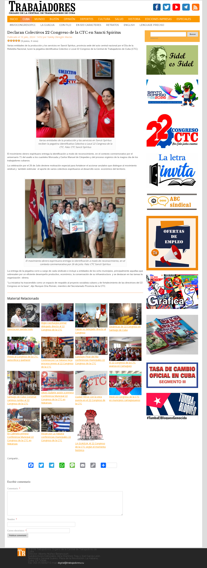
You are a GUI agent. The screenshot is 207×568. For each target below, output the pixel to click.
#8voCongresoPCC (23, 25)
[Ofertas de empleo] (172, 243)
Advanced (154, 38)
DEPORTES (86, 19)
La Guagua (47, 25)
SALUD (119, 19)
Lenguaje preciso (152, 25)
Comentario (13, 488)
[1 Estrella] (8, 40)
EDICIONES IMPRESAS (158, 19)
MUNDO (39, 19)
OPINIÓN (69, 19)
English (129, 25)
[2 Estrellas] (11, 40)
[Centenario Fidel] (172, 73)
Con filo (65, 25)
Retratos (112, 25)
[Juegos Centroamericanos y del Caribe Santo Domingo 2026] (172, 108)
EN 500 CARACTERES (88, 25)
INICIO (14, 19)
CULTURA (104, 19)
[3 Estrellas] (13, 40)
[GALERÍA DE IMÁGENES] (172, 307)
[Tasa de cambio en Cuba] (172, 386)
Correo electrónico (17, 530)
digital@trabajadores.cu (71, 562)
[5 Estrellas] (19, 40)
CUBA (26, 19)
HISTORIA (134, 19)
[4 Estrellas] (16, 40)
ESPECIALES (184, 19)
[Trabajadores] (21, 552)
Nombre (12, 519)
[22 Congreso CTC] (172, 147)
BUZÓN (54, 19)
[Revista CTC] (172, 354)
